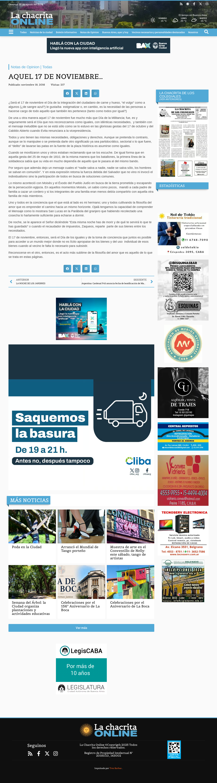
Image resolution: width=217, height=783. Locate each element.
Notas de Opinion (89, 32)
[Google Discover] (187, 3)
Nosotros (193, 32)
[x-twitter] (200, 3)
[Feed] (181, 3)
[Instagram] (207, 3)
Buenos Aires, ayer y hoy (115, 32)
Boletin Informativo (66, 32)
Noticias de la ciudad (41, 32)
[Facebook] (194, 3)
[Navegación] (11, 31)
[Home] (108, 730)
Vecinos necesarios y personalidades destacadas (158, 32)
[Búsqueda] (206, 32)
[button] (67, 93)
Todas (23, 32)
